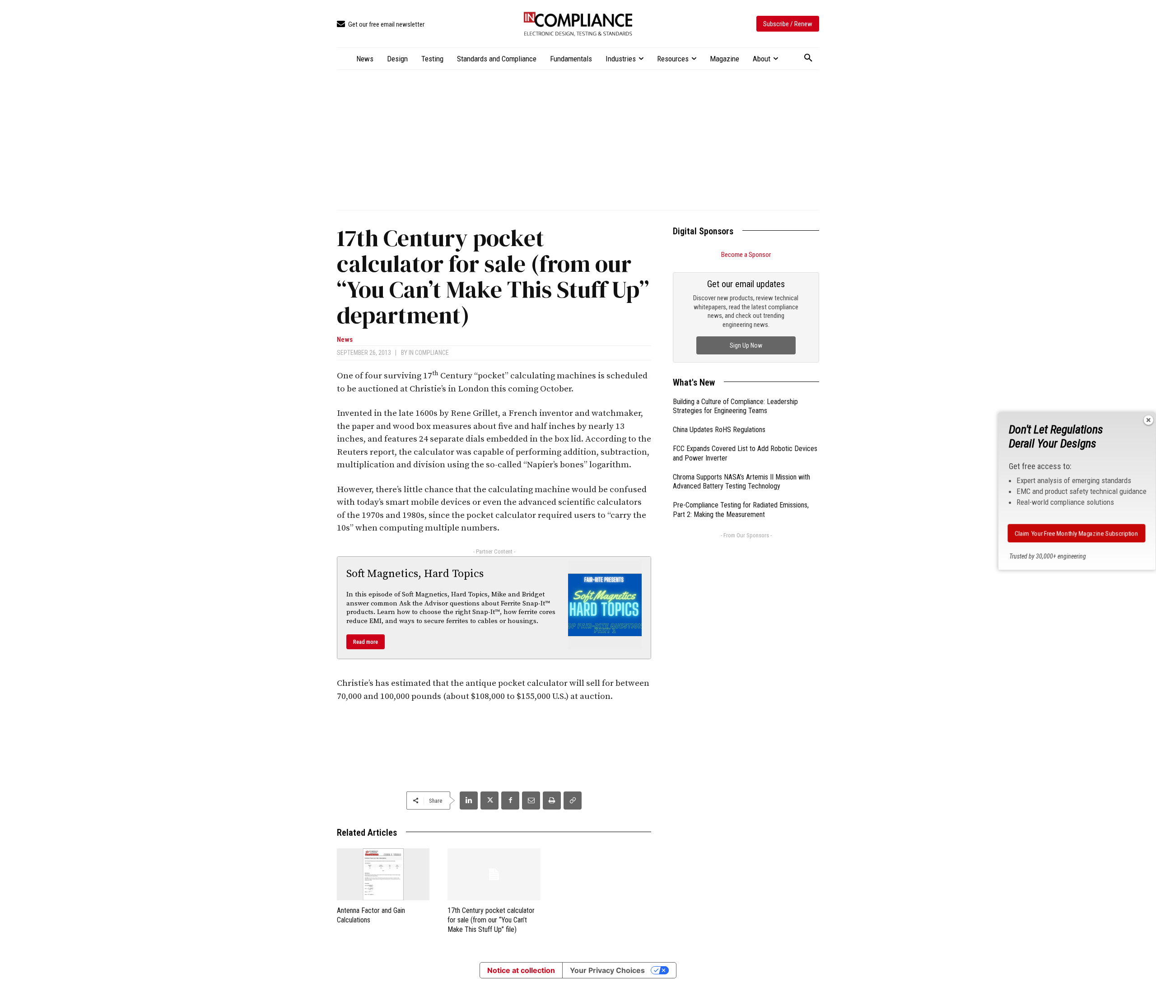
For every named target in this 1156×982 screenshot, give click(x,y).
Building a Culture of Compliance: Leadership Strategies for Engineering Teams (735, 406)
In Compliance (429, 352)
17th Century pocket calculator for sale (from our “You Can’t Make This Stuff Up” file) (491, 920)
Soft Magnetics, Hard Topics (415, 574)
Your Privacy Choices (607, 970)
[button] (808, 58)
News (345, 339)
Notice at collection (521, 970)
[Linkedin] (469, 800)
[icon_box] (380, 24)
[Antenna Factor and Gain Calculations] (383, 874)
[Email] (531, 800)
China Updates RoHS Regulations (719, 429)
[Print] (552, 800)
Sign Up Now (746, 345)
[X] (489, 800)
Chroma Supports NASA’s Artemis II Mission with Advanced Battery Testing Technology (741, 482)
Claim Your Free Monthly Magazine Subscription (1076, 533)
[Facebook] (510, 800)
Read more (365, 641)
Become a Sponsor (746, 255)
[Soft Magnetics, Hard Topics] (605, 605)
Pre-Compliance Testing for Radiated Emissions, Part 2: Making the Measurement (741, 510)
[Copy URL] (573, 800)
